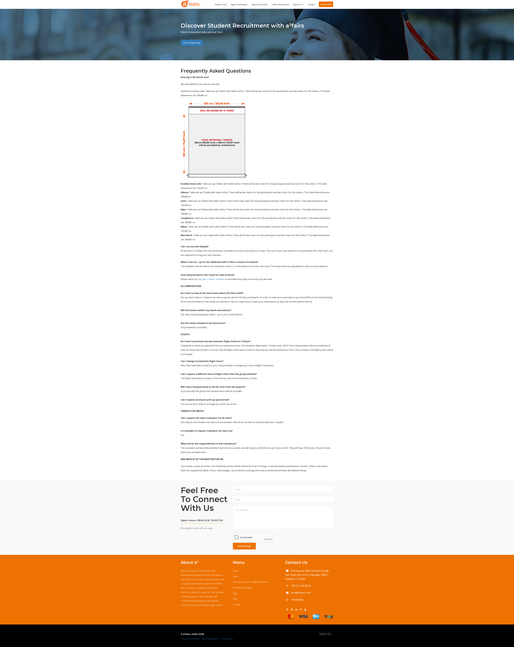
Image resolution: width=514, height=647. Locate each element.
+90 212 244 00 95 (301, 585)
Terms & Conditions (190, 638)
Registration (326, 4)
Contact (311, 4)
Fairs (235, 576)
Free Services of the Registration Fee (250, 582)
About (236, 570)
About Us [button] (297, 4)
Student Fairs (221, 4)
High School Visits (259, 4)
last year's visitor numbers (211, 279)
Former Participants (242, 587)
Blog (235, 593)
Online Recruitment (280, 4)
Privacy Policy (226, 638)
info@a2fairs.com (301, 592)
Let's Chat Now (191, 42)
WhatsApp (297, 599)
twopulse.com (325, 634)
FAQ (235, 598)
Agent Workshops (239, 4)
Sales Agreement (210, 638)
